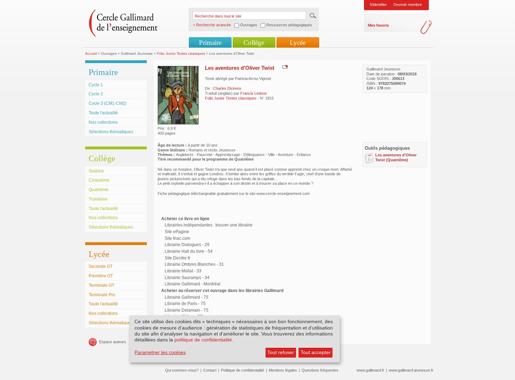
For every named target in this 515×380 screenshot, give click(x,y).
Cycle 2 (96, 93)
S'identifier (378, 4)
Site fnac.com (177, 238)
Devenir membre (407, 4)
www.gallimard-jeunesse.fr (411, 370)
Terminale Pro (102, 294)
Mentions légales (283, 370)
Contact (210, 370)
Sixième (96, 171)
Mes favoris (378, 25)
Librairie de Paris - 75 (185, 303)
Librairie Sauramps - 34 (187, 277)
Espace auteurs (112, 342)
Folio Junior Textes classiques (181, 53)
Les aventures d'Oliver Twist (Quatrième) (396, 157)
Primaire (210, 42)
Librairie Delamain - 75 (186, 310)
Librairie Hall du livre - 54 (189, 251)
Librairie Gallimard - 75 (186, 297)
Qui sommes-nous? (182, 370)
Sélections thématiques (111, 131)
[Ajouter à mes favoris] (284, 67)
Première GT (101, 275)
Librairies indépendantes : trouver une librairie (209, 225)
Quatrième (99, 189)
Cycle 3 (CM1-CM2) (107, 103)
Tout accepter (316, 352)
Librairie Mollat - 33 (183, 271)
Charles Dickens (227, 88)
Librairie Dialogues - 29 (187, 244)
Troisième (98, 199)
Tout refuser (280, 352)
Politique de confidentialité (242, 370)
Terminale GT (101, 285)
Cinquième (99, 180)
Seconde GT (100, 266)
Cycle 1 (96, 84)
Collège (253, 42)
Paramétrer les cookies (160, 352)
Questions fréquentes (320, 370)
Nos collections (103, 122)
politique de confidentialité (203, 339)
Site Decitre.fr (177, 258)
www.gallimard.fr (370, 370)
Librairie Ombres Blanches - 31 (194, 264)
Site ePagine (177, 231)
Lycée (297, 42)
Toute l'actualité (103, 112)
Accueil (91, 53)
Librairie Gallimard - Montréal (192, 283)
